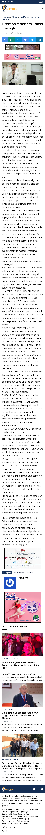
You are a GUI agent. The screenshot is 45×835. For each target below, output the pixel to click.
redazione (8, 671)
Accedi (40, 2)
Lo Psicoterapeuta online (21, 18)
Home (5, 17)
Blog (14, 17)
